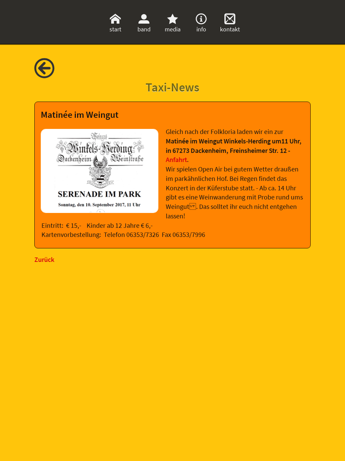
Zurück (44, 259)
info (201, 29)
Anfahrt (176, 160)
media (173, 29)
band (144, 29)
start (115, 29)
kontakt (230, 29)
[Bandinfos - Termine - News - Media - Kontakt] (49, 75)
